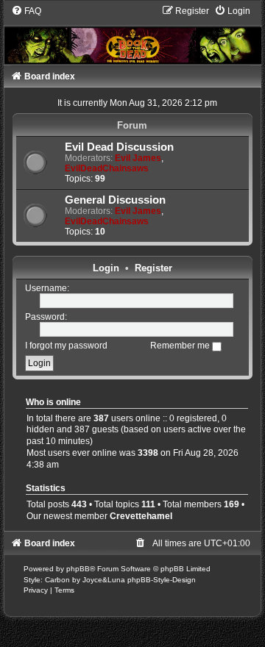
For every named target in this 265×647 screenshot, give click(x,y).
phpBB (78, 569)
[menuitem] (26, 11)
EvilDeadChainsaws (107, 168)
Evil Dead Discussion (119, 147)
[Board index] (133, 34)
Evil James (138, 158)
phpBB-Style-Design (161, 580)
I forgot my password (66, 345)
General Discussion (115, 200)
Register (153, 268)
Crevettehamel (141, 516)
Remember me (181, 345)
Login (106, 268)
